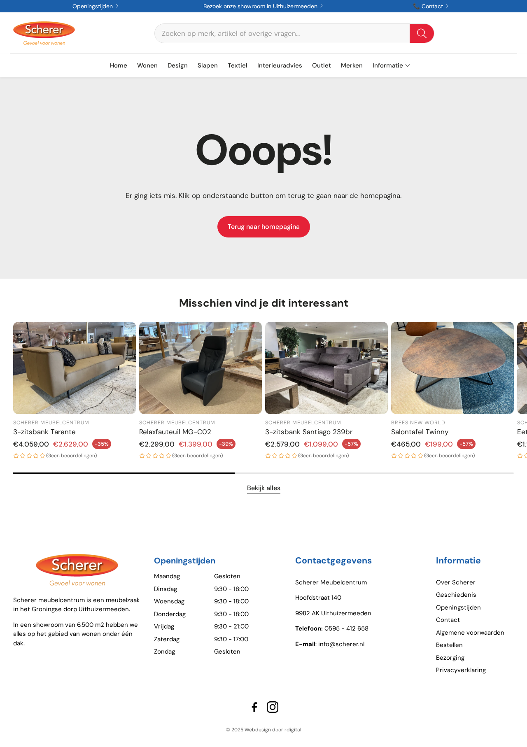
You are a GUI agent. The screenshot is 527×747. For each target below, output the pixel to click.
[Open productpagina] (74, 368)
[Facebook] (254, 707)
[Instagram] (272, 707)
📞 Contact (429, 6)
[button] (294, 33)
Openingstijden (93, 6)
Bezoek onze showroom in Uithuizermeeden (261, 6)
